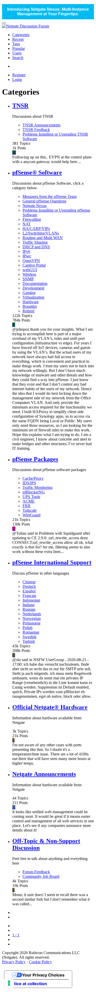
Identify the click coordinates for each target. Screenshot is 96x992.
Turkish (29, 641)
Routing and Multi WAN (43, 238)
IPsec (27, 256)
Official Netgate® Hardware (50, 707)
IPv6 (26, 251)
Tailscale (30, 510)
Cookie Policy (40, 962)
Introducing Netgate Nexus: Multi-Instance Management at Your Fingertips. (48, 11)
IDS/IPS (29, 483)
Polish (28, 627)
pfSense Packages (35, 459)
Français (29, 595)
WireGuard (31, 515)
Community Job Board (41, 876)
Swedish (29, 637)
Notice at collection (27, 983)
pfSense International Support (51, 562)
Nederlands (32, 614)
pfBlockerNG (34, 492)
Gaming (29, 292)
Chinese (29, 582)
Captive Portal (34, 265)
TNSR (20, 105)
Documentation (35, 283)
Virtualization (33, 297)
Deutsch (29, 586)
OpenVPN (31, 260)
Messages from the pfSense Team (50, 196)
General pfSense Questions (44, 201)
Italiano (29, 605)
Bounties (30, 306)
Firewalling (32, 219)
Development (33, 288)
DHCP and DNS (36, 247)
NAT (27, 224)
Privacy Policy (14, 962)
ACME (29, 501)
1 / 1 (15, 935)
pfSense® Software (37, 172)
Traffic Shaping (35, 242)
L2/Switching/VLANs (41, 233)
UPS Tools (31, 496)
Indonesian (31, 600)
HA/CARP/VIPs (36, 228)
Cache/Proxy (33, 478)
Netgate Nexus (35, 205)
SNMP (28, 279)
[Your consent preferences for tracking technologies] (9, 983)
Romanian (31, 632)
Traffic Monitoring (37, 487)
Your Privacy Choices (43, 975)
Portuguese (31, 623)
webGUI (30, 270)
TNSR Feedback (36, 129)
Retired (28, 311)
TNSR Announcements (41, 125)
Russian (29, 609)
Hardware (31, 302)
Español (29, 591)
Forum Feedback (36, 872)
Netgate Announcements (44, 774)
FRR (26, 506)
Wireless (29, 274)
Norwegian (32, 618)
